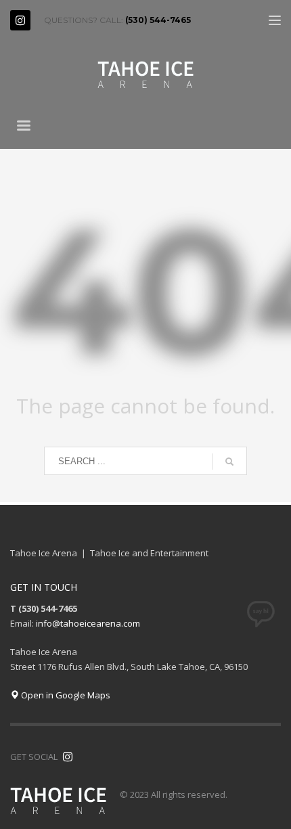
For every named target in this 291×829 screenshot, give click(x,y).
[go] (229, 461)
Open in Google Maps (64, 695)
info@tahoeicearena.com (88, 623)
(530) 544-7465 (158, 20)
